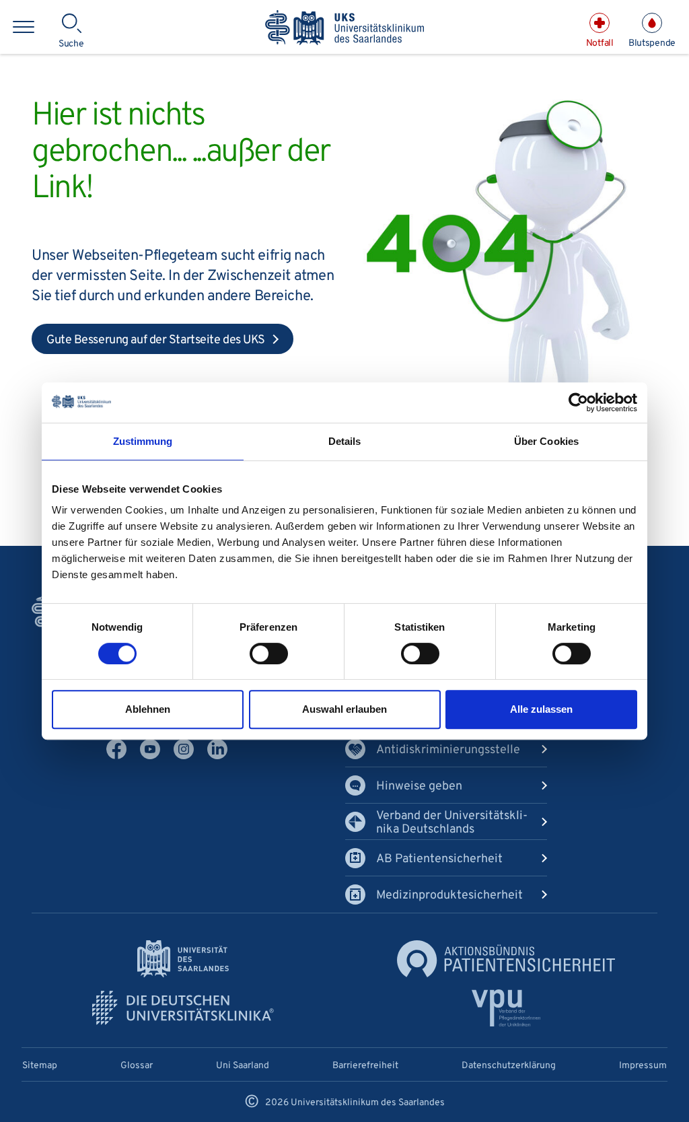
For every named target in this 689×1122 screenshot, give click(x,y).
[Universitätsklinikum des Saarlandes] (344, 28)
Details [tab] (344, 441)
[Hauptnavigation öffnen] (23, 27)
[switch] (269, 653)
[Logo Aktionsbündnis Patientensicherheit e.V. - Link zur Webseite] (506, 959)
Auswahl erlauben (344, 709)
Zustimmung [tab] (143, 441)
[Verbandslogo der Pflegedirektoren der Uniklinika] (506, 1008)
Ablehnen (147, 709)
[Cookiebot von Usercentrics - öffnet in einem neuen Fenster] (578, 402)
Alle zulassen (541, 709)
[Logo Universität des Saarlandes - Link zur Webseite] (183, 959)
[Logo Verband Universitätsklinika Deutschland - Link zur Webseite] (183, 1008)
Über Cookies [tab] (546, 441)
